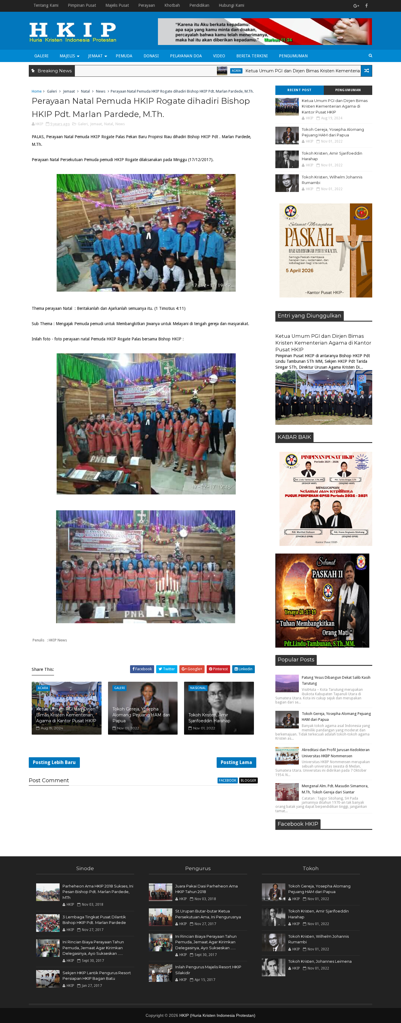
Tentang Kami (45, 5)
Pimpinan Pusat (82, 5)
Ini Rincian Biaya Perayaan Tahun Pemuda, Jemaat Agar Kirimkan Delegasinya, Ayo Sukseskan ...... (93, 948)
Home (37, 91)
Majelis (67, 56)
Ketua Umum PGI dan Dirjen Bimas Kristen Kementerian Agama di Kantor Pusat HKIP (302, 70)
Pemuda (124, 56)
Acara (203, 70)
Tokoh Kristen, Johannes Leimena (320, 961)
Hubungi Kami (231, 5)
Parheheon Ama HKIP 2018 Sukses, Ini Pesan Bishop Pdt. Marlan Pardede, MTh (98, 892)
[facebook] (366, 5)
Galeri (41, 56)
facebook (227, 780)
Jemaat (95, 56)
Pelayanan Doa (186, 56)
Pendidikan (199, 5)
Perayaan (146, 5)
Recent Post (299, 90)
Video (219, 56)
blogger (248, 780)
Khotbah (172, 5)
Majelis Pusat (117, 5)
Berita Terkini (252, 56)
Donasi (151, 56)
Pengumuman (293, 56)
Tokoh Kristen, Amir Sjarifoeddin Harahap (209, 717)
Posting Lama (236, 762)
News (100, 91)
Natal (85, 91)
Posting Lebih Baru (54, 762)
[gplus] (356, 5)
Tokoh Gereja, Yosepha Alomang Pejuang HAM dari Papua (141, 714)
